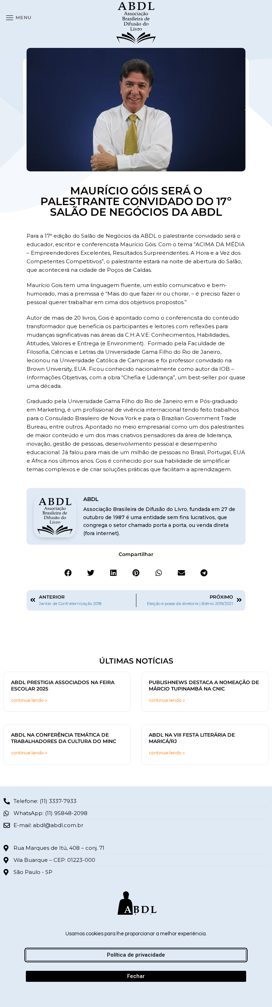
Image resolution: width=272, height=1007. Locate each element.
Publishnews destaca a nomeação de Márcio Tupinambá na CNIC (204, 685)
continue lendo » (29, 700)
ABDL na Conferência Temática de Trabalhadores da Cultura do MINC (63, 738)
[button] (18, 17)
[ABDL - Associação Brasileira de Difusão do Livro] (136, 22)
